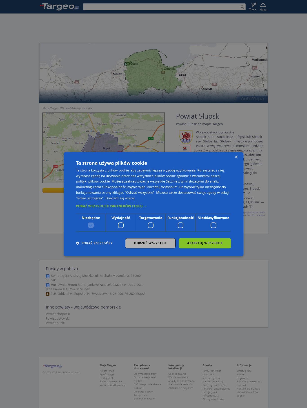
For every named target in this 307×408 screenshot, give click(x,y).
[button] (153, 206)
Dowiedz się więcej (120, 198)
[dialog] (153, 204)
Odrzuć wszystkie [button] (150, 243)
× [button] (236, 157)
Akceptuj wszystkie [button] (204, 243)
